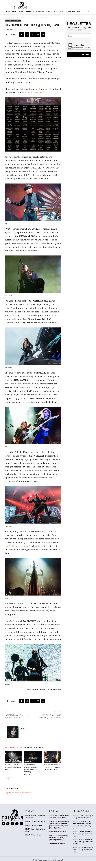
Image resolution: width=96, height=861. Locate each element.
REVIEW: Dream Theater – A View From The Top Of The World (59, 817)
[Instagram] (8, 823)
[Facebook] (21, 34)
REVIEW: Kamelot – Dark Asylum (35, 822)
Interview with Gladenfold (57, 843)
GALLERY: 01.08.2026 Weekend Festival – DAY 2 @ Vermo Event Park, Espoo (82, 842)
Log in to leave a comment (18, 792)
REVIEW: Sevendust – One (33, 835)
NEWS (21, 11)
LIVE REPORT (16, 20)
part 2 (48, 89)
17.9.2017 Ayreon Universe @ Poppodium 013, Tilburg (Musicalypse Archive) (58, 837)
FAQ (78, 11)
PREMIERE (55, 11)
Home (8, 11)
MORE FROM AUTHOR (33, 747)
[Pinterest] (32, 34)
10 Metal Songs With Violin (57, 832)
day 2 (30, 92)
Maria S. (10, 29)
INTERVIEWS (40, 11)
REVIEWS (29, 11)
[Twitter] (27, 34)
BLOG (48, 11)
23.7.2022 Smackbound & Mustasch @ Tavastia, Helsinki (50, 716)
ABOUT (14, 11)
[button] (88, 11)
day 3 (41, 92)
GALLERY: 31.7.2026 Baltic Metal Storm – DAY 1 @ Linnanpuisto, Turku (83, 850)
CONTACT (71, 11)
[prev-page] (6, 778)
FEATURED (14, 17)
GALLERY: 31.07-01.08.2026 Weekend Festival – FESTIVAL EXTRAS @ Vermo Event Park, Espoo (32, 769)
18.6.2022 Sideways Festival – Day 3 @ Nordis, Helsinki (17, 716)
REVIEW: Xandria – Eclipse (33, 825)
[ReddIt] (43, 34)
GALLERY (63, 11)
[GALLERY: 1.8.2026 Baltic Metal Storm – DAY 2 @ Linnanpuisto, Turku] (52, 757)
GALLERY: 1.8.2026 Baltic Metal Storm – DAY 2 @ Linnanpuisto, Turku (52, 767)
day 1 (24, 92)
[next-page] (9, 778)
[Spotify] (12, 823)
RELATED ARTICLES (13, 747)
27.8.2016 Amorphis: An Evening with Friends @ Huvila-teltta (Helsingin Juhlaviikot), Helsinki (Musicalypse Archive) (59, 825)
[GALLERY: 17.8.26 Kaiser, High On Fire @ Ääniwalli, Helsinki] (13, 757)
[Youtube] (21, 823)
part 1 (37, 89)
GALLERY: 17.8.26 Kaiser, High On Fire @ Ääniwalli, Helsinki (13, 767)
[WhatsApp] (37, 34)
